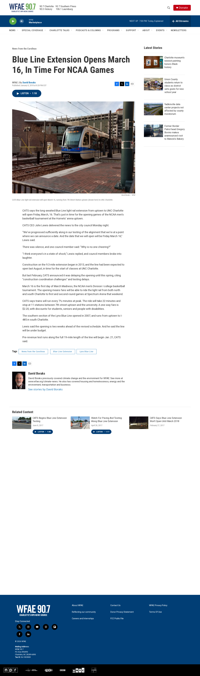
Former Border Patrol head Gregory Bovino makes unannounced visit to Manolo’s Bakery (174, 132)
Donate (183, 7)
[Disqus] (100, 480)
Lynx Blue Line (86, 351)
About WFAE (77, 605)
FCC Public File (117, 618)
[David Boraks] (18, 380)
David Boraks (29, 82)
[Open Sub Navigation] (18, 30)
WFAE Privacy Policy (158, 605)
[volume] (21, 21)
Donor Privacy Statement (122, 612)
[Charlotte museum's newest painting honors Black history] (153, 62)
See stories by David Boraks (45, 389)
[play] (13, 21)
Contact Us (115, 605)
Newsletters (179, 30)
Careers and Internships (83, 618)
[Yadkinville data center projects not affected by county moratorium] (153, 109)
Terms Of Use (155, 612)
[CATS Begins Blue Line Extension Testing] (21, 422)
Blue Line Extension (62, 351)
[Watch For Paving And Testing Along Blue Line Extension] (80, 422)
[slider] (26, 21)
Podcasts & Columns (88, 30)
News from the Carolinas (24, 48)
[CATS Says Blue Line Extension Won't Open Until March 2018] (138, 422)
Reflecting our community (84, 612)
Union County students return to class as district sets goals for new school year (174, 86)
